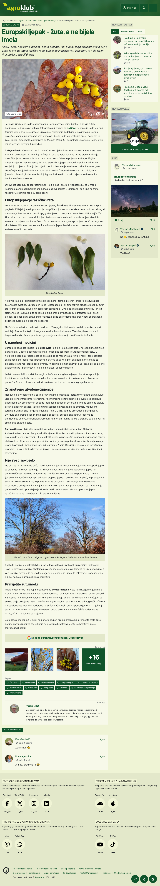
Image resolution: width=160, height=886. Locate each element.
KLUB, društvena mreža (90, 869)
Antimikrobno (15, 693)
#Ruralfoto (120, 176)
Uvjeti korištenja (51, 873)
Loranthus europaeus (89, 682)
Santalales (32, 688)
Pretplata (106, 873)
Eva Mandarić (22, 739)
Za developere (69, 873)
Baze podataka (68, 869)
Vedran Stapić (128, 245)
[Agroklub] (20, 7)
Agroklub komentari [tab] (12, 730)
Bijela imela (30, 682)
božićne (71, 128)
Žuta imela (13, 682)
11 (154, 220)
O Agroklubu (19, 873)
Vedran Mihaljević (131, 165)
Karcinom (63, 688)
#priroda (131, 176)
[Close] (144, 8)
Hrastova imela (47, 682)
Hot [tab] (115, 31)
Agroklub (39, 877)
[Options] (153, 166)
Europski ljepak (66, 682)
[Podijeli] (144, 879)
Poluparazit (48, 688)
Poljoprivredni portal (23, 869)
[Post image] (134, 200)
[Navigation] (153, 8)
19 (102, 113)
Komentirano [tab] (127, 31)
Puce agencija (23, 756)
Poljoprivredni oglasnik (47, 869)
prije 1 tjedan (131, 168)
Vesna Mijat (32, 705)
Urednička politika (122, 873)
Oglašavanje (34, 873)
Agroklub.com (25, 20)
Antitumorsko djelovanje (84, 688)
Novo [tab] (140, 31)
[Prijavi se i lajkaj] (135, 879)
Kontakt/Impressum (89, 873)
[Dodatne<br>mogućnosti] (153, 879)
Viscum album (15, 688)
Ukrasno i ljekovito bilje (45, 20)
